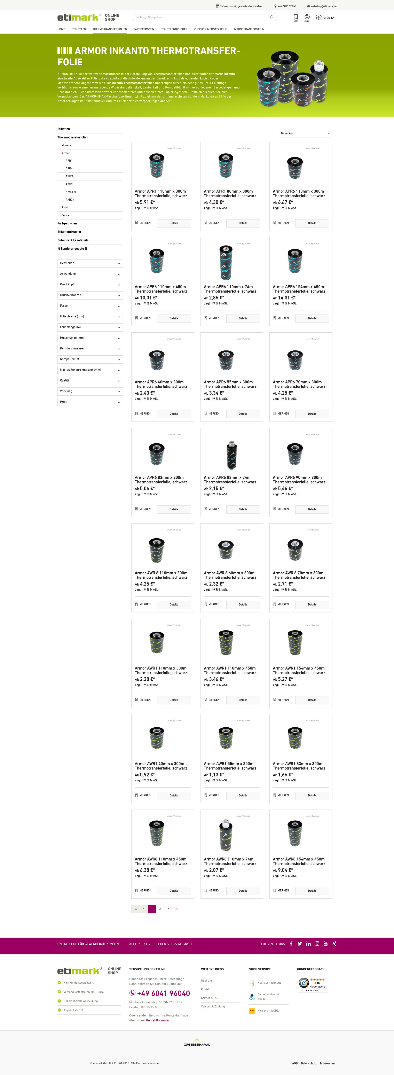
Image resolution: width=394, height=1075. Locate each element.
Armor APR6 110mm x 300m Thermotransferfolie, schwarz (299, 194)
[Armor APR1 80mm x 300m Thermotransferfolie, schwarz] (232, 165)
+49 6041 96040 (286, 6)
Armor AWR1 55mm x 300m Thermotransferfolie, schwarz (230, 766)
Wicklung (66, 391)
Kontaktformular (158, 1020)
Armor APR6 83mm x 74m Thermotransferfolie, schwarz (230, 480)
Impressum (327, 1063)
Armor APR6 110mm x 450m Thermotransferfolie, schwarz (161, 289)
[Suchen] (271, 18)
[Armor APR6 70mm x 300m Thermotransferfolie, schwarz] (301, 356)
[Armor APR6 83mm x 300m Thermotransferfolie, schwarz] (163, 451)
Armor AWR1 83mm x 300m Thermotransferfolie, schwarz (299, 766)
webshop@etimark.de (323, 6)
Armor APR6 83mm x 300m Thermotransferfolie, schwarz (161, 480)
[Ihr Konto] (307, 17)
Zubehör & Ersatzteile (72, 240)
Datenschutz (309, 1063)
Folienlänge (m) (70, 327)
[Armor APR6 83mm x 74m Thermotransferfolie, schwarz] (232, 451)
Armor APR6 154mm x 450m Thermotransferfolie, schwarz (299, 289)
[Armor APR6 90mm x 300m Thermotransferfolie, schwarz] (301, 451)
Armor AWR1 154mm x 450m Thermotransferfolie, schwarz (299, 670)
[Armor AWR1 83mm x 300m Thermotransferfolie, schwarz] (301, 738)
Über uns (207, 980)
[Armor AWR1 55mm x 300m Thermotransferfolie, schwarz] (232, 738)
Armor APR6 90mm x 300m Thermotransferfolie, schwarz (299, 480)
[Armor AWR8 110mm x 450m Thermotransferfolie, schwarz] (163, 833)
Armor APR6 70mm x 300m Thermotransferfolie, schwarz (299, 384)
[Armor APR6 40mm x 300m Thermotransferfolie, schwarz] (163, 356)
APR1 (69, 160)
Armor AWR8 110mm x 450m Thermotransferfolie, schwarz (161, 861)
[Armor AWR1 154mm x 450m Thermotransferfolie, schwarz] (301, 642)
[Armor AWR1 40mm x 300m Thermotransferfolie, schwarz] (163, 738)
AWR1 (69, 176)
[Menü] (326, 979)
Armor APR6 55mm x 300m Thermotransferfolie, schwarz (230, 384)
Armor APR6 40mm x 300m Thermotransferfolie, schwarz (161, 384)
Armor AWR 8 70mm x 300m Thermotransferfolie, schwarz (299, 575)
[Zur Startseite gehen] (88, 17)
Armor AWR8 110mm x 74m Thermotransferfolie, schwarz (230, 861)
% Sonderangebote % (72, 248)
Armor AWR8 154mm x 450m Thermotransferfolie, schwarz (299, 861)
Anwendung (68, 274)
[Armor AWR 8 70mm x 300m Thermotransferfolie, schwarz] (301, 547)
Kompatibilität (69, 359)
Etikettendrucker (69, 232)
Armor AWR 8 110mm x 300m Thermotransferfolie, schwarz (161, 575)
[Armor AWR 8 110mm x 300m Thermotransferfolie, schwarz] (163, 547)
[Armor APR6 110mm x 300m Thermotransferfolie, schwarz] (301, 165)
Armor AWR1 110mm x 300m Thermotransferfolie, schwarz (161, 670)
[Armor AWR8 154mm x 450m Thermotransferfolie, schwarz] (301, 833)
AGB (295, 1063)
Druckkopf (67, 284)
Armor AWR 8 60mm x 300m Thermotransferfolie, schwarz (230, 575)
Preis (63, 402)
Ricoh (65, 207)
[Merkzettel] (295, 17)
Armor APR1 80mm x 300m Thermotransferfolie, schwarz (230, 194)
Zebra (65, 215)
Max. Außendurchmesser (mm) (80, 370)
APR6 (69, 168)
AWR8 (69, 184)
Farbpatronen (67, 223)
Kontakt (206, 989)
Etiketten (63, 129)
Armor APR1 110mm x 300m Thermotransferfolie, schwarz (161, 194)
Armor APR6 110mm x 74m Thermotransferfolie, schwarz (230, 289)
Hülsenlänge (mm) (72, 338)
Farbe (64, 306)
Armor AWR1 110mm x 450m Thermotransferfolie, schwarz (230, 670)
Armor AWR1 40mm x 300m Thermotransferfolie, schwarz (161, 766)
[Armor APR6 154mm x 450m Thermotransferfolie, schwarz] (301, 261)
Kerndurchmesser (72, 348)
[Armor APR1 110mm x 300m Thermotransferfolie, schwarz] (163, 165)
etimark (66, 145)
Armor (66, 153)
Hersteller (67, 263)
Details (174, 223)
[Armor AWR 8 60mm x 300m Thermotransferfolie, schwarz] (232, 547)
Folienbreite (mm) (72, 316)
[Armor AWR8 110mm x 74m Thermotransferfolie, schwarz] (232, 833)
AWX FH (71, 192)
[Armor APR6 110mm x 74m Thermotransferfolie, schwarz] (232, 261)
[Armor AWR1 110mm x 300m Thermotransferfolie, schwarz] (163, 642)
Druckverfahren (70, 295)
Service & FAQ (210, 998)
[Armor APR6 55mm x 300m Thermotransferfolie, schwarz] (232, 356)
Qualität (65, 380)
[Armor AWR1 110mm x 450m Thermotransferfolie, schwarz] (232, 642)
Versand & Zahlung (213, 1006)
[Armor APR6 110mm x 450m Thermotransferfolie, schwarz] (163, 261)
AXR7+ (70, 199)
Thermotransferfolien (72, 137)
